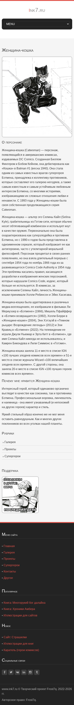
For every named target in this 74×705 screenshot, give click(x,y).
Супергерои (12, 456)
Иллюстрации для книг (19, 643)
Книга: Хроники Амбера (19, 608)
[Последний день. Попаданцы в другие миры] (20, 494)
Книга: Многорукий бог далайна (24, 602)
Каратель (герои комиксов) (21, 650)
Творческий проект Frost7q (39, 689)
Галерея (10, 442)
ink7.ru (37, 10)
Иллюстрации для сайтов (20, 615)
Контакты (10, 571)
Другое (8, 577)
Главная (9, 546)
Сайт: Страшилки (15, 637)
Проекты (10, 449)
